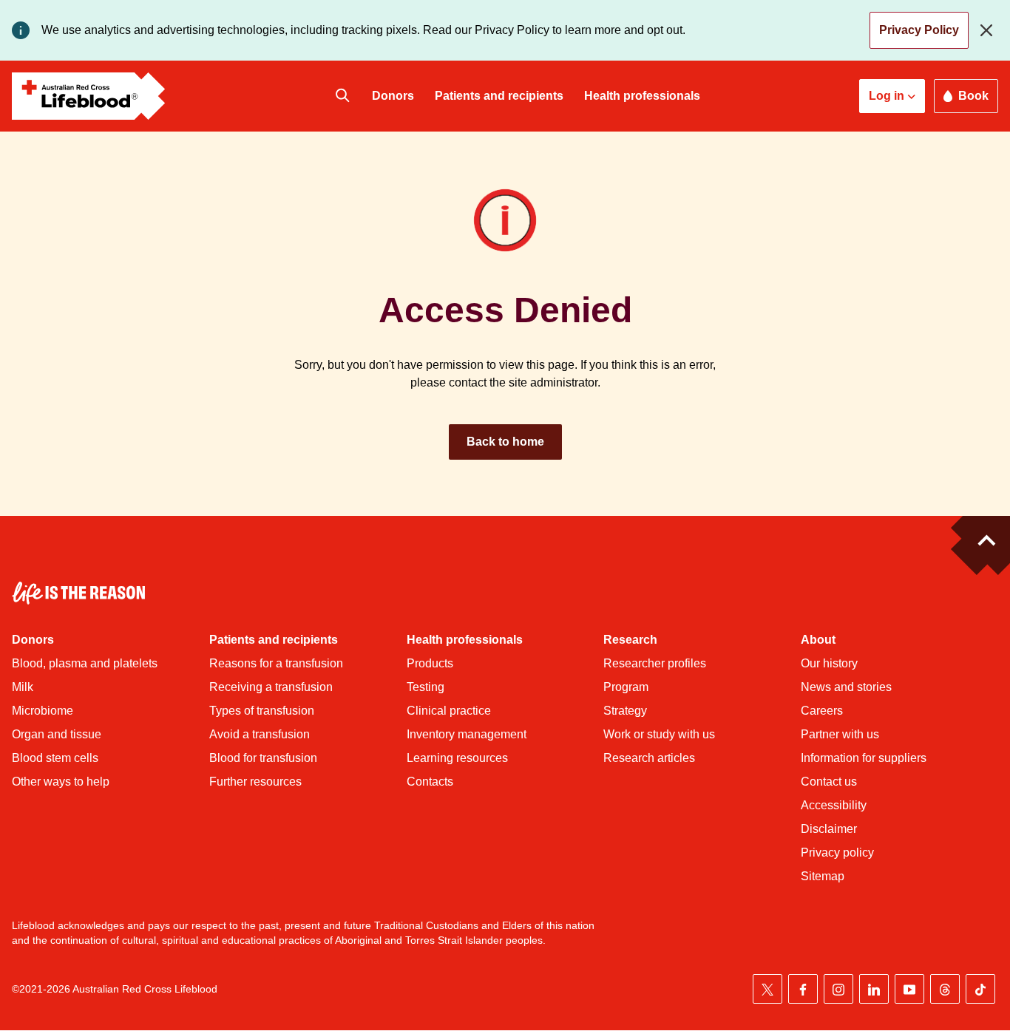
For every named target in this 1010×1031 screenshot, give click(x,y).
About (818, 639)
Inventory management (466, 734)
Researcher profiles (654, 663)
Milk (22, 687)
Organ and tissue (56, 734)
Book (973, 95)
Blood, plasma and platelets (84, 663)
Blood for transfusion (263, 758)
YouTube (909, 989)
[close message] (989, 30)
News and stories (846, 687)
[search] (342, 96)
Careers (822, 710)
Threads (945, 989)
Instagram (838, 989)
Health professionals (642, 95)
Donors (393, 95)
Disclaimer (829, 829)
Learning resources (457, 758)
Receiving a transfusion (271, 687)
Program (625, 687)
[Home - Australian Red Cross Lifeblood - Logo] (89, 96)
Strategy (625, 710)
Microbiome (42, 710)
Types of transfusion (261, 710)
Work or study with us (659, 734)
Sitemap (822, 876)
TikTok (980, 989)
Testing (425, 687)
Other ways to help (60, 781)
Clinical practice (449, 710)
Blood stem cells (55, 758)
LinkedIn (874, 989)
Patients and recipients (499, 95)
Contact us (829, 781)
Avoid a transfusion (259, 734)
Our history (829, 663)
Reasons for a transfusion (276, 663)
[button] (892, 96)
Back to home (505, 441)
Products (430, 663)
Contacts (430, 781)
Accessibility (834, 805)
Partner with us (840, 734)
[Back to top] (980, 545)
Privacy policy (837, 852)
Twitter (767, 989)
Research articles (649, 758)
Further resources (255, 781)
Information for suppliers (863, 758)
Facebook (803, 989)
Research (630, 639)
